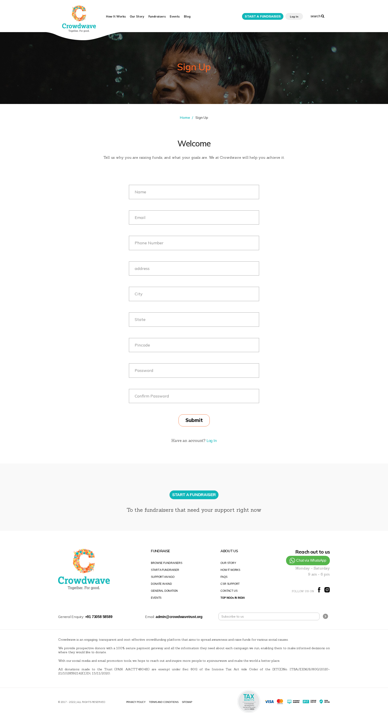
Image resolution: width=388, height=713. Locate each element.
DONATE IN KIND (161, 583)
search (316, 16)
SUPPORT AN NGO (162, 576)
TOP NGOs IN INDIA (232, 597)
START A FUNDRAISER (165, 570)
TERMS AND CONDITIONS (164, 702)
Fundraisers (157, 16)
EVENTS (156, 597)
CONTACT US (228, 590)
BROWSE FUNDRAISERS (166, 563)
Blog (187, 16)
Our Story (137, 16)
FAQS (223, 576)
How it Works (116, 16)
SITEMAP (187, 702)
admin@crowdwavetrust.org (179, 617)
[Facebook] (319, 591)
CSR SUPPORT (230, 583)
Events (175, 16)
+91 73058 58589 (98, 617)
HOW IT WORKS (230, 570)
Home (185, 117)
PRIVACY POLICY (136, 702)
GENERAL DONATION (164, 590)
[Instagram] (327, 591)
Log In (212, 441)
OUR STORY (228, 563)
